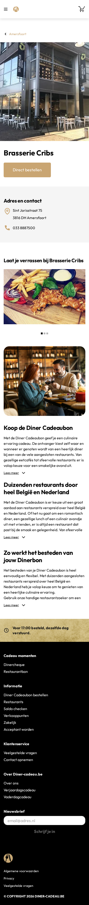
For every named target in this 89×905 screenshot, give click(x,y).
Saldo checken (15, 708)
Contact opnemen (18, 759)
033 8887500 (24, 228)
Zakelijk (10, 722)
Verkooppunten (16, 715)
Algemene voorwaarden (21, 871)
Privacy (9, 878)
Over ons (11, 783)
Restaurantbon (16, 671)
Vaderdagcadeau (17, 797)
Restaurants (13, 701)
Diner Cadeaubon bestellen (26, 695)
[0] (81, 9)
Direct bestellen (27, 169)
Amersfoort (17, 34)
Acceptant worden (19, 729)
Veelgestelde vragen (20, 752)
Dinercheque (14, 664)
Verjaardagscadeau (19, 790)
